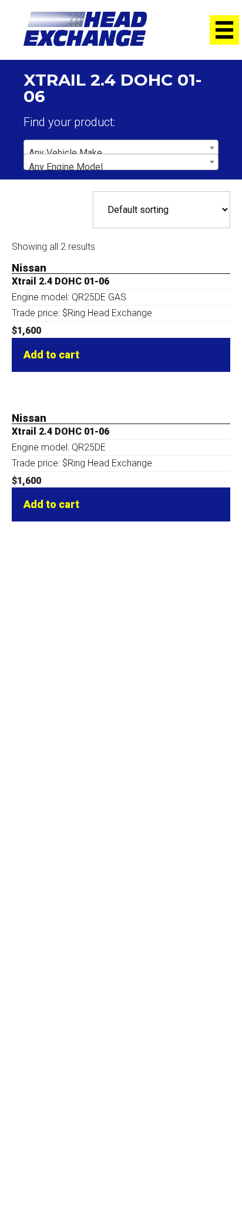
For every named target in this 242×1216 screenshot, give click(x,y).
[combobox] (121, 148)
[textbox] (121, 153)
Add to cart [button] (51, 354)
